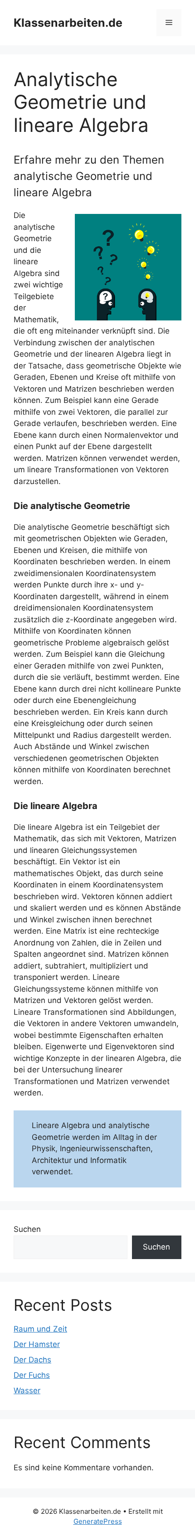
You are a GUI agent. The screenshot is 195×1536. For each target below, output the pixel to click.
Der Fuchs (32, 1375)
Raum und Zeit (40, 1328)
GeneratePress (97, 1521)
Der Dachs (32, 1359)
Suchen (27, 1229)
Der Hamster (37, 1344)
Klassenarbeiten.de (68, 22)
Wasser (27, 1390)
